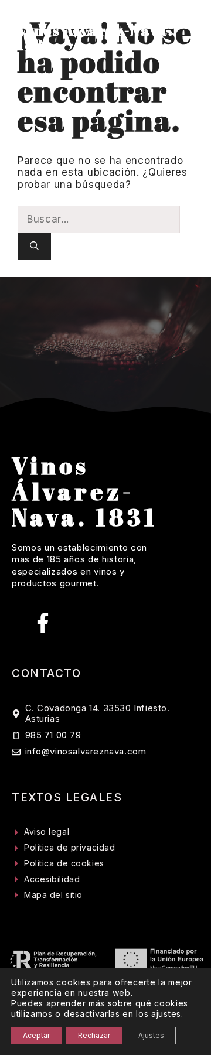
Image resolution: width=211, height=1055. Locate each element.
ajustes (166, 1014)
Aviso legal (46, 832)
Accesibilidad (52, 879)
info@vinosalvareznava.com (86, 751)
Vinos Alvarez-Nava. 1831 (95, 37)
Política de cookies (64, 863)
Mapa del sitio (53, 895)
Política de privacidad (69, 847)
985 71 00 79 (53, 734)
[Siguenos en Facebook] (43, 623)
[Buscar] (34, 246)
